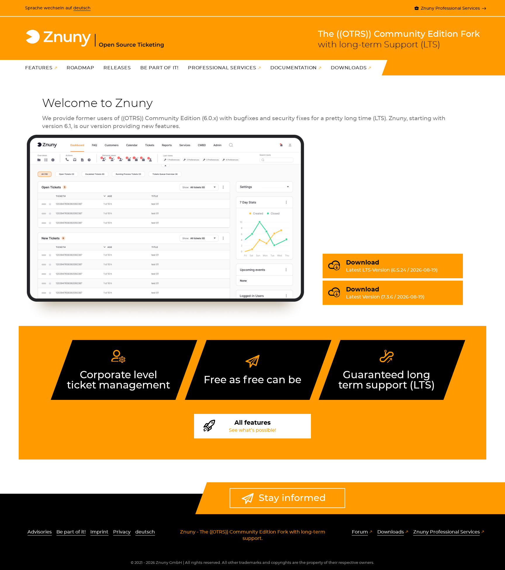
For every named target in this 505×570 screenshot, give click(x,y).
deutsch (82, 8)
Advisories (39, 532)
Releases (117, 67)
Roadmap (80, 67)
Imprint (99, 532)
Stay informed (292, 498)
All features (252, 426)
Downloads (348, 67)
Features (38, 67)
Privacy (122, 532)
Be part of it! (159, 67)
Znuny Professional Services (450, 8)
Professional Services (222, 67)
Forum (360, 532)
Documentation (293, 67)
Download (391, 266)
